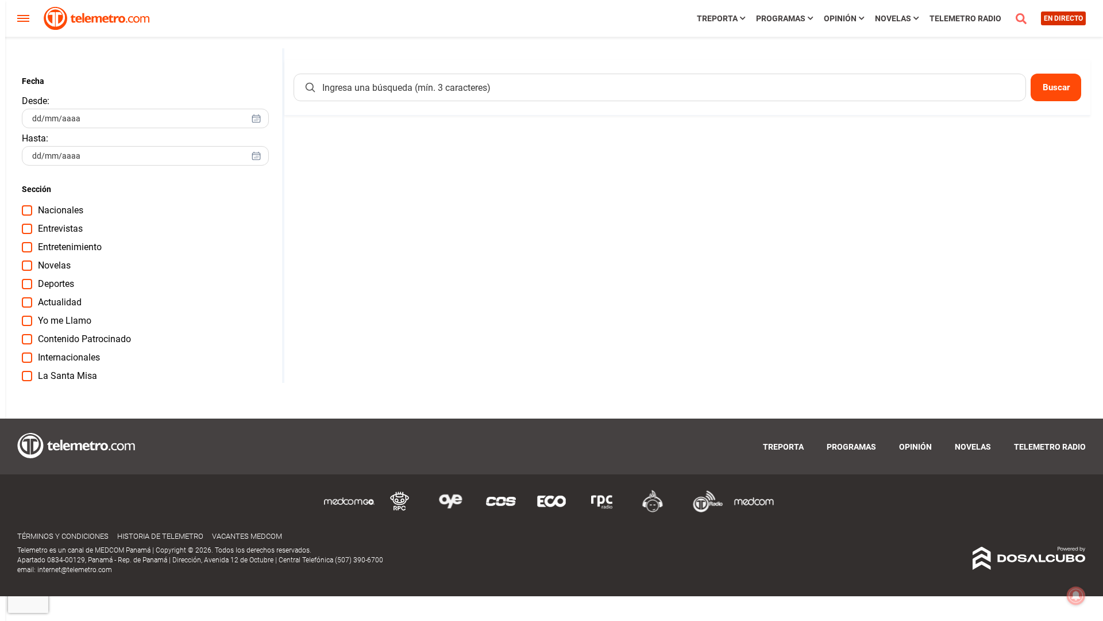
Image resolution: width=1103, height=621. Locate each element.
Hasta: (35, 138)
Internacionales (69, 357)
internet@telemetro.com (74, 570)
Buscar (1056, 87)
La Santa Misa (67, 375)
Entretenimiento (70, 246)
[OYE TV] (450, 510)
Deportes (56, 283)
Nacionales (60, 210)
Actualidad (60, 302)
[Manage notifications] (1076, 595)
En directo (1063, 18)
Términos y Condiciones (63, 536)
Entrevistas (60, 228)
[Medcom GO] (349, 510)
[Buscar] (310, 87)
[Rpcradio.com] (602, 510)
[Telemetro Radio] (703, 510)
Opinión (840, 18)
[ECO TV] (551, 510)
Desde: (35, 100)
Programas (780, 18)
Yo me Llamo (64, 320)
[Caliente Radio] (652, 510)
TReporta (717, 18)
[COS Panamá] (501, 510)
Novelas (893, 18)
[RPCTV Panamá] (400, 510)
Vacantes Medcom (247, 536)
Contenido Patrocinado (84, 339)
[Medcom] (753, 510)
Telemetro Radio (965, 18)
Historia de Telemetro (160, 536)
